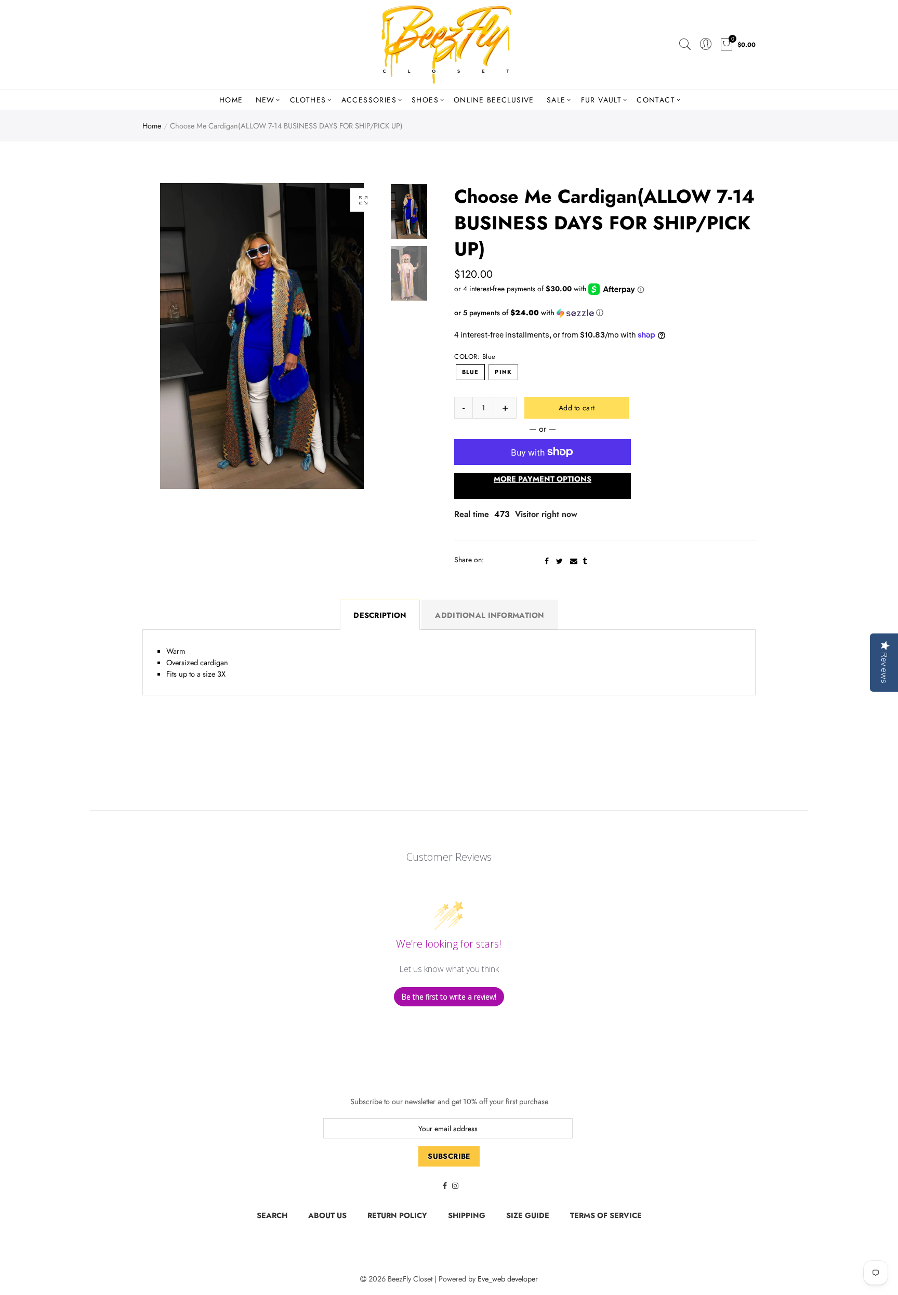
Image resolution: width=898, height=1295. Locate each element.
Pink (503, 372)
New (265, 100)
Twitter (559, 561)
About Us (327, 1215)
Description (379, 615)
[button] (605, 312)
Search (272, 1215)
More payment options (542, 478)
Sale (556, 100)
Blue (470, 372)
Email (573, 561)
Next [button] (353, 336)
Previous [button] (170, 336)
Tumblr (585, 561)
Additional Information (489, 615)
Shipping (466, 1215)
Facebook (547, 561)
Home (231, 100)
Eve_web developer (508, 1278)
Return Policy (397, 1215)
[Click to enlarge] (363, 200)
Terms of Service (606, 1215)
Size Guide (527, 1215)
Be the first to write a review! (449, 997)
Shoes (425, 100)
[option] (261, 336)
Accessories (369, 100)
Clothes (308, 100)
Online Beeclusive (494, 100)
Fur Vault (601, 100)
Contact (656, 100)
